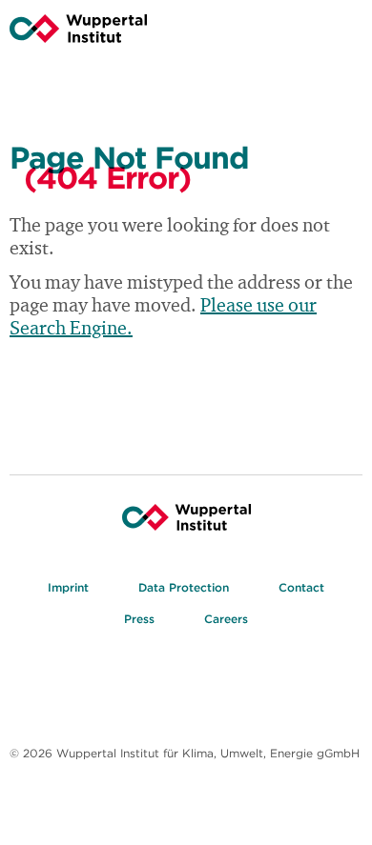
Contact (301, 587)
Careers (226, 619)
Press (139, 619)
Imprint (68, 587)
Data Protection (183, 587)
